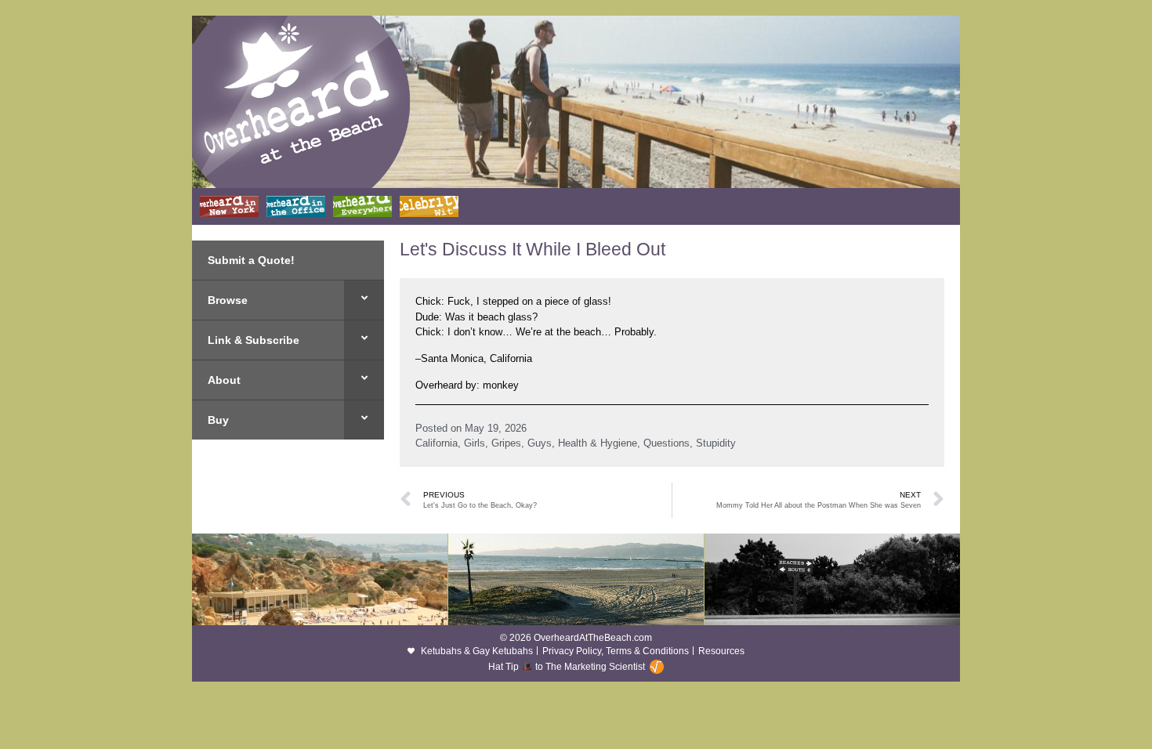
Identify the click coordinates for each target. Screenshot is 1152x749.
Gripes (506, 443)
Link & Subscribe (253, 340)
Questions (666, 443)
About (224, 380)
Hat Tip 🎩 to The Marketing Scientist (566, 666)
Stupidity (716, 443)
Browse (228, 300)
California (436, 443)
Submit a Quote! (251, 260)
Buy (218, 420)
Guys (539, 443)
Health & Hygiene (597, 443)
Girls (474, 443)
